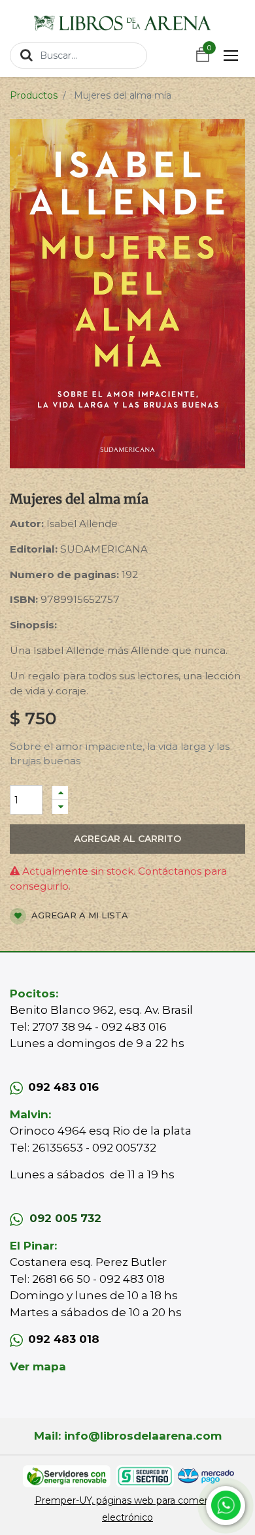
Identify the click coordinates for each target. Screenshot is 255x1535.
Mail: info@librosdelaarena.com (128, 1435)
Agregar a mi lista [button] (78, 915)
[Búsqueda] (26, 54)
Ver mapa (38, 1366)
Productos (34, 95)
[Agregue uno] (60, 793)
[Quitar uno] (60, 807)
